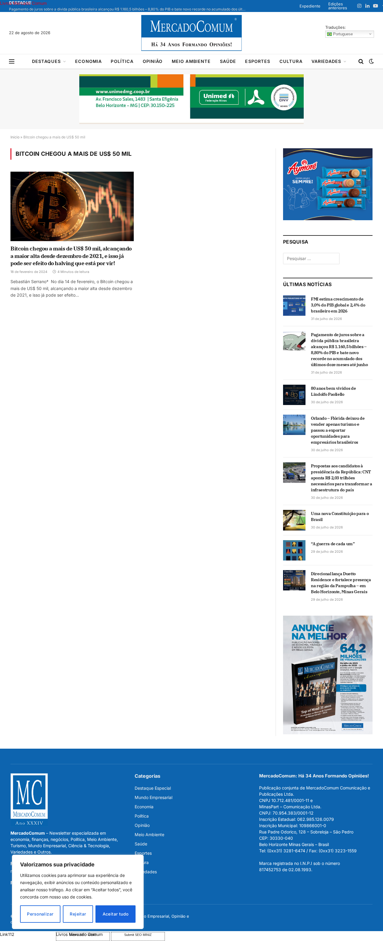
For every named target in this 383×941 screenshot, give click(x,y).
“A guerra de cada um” (333, 543)
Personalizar (40, 913)
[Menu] (11, 61)
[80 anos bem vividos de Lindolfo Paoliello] (294, 395)
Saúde (228, 61)
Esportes (257, 61)
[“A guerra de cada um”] (294, 550)
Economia (88, 61)
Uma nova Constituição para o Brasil (340, 516)
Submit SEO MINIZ (138, 935)
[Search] (361, 61)
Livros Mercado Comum (23, 3)
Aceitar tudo (116, 913)
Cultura (291, 61)
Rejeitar (78, 913)
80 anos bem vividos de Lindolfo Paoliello (333, 391)
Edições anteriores (337, 5)
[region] (78, 892)
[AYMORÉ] (328, 218)
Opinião (153, 61)
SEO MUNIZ (27, 934)
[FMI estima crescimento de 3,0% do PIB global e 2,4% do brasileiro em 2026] (294, 305)
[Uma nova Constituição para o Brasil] (294, 520)
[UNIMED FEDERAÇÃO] (191, 99)
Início (14, 137)
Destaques (46, 61)
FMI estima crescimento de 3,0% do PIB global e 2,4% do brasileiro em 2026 (338, 305)
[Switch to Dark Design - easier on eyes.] (370, 61)
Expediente (310, 6)
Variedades (326, 61)
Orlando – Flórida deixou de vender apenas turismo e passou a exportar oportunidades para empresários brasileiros (338, 430)
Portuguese (342, 33)
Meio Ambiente (191, 61)
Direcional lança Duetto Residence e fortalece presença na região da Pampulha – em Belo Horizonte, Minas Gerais (341, 582)
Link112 (7, 934)
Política (122, 61)
